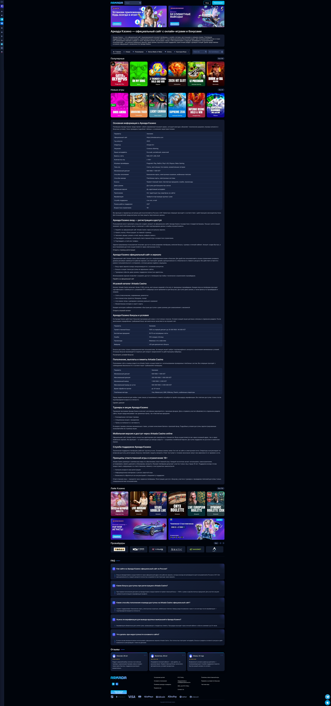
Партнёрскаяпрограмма (118, 692)
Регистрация (218, 3)
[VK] (117, 684)
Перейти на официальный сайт (123, 279)
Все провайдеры (214, 51)
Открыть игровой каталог (122, 310)
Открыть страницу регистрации (124, 250)
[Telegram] (113, 684)
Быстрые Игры (181, 52)
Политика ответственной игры (210, 677)
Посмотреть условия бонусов (123, 355)
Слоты (169, 52)
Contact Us (181, 689)
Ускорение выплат (159, 677)
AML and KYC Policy (183, 686)
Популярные (139, 52)
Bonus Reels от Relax (155, 52)
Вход (207, 3)
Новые (128, 52)
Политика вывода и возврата (162, 684)
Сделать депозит (119, 403)
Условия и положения (160, 681)
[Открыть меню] (2, 2)
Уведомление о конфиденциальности (184, 681)
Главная (118, 52)
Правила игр (157, 688)
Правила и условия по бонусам (210, 681)
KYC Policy (181, 677)
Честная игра (205, 684)
